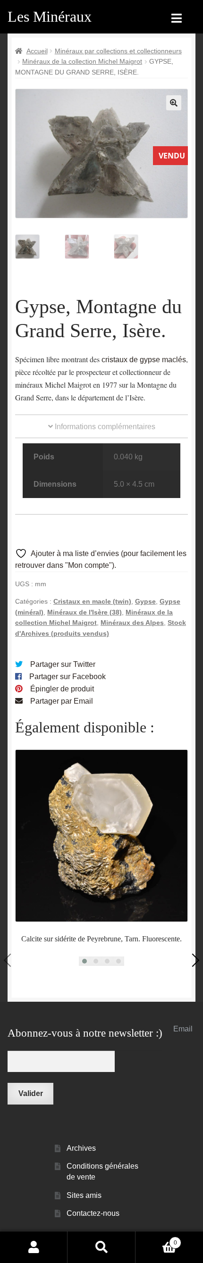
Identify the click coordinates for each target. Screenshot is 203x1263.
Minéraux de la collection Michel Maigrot (82, 61)
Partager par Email (61, 701)
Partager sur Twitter (62, 664)
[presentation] (10, 960)
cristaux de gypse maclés (144, 360)
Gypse (145, 601)
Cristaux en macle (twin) (92, 601)
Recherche (101, 1247)
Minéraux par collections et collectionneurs (118, 51)
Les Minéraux (50, 16)
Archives (81, 1148)
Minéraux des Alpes (132, 622)
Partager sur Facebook (67, 677)
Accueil (37, 51)
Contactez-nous (93, 1213)
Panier (156, 1239)
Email (183, 1029)
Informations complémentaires (104, 427)
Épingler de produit (62, 689)
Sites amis (84, 1195)
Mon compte (34, 1247)
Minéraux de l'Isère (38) (84, 612)
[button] (173, 102)
